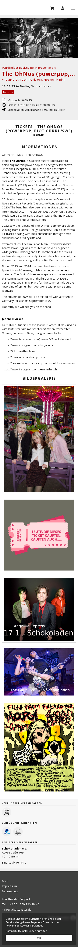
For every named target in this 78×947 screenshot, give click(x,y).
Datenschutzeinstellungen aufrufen (26, 931)
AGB (5, 881)
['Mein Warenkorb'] (52, 8)
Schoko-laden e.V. (14, 848)
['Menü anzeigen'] (73, 7)
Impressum (9, 886)
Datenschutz (10, 891)
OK (39, 938)
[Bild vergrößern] (39, 439)
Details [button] (8, 92)
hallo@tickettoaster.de (16, 909)
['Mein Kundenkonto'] (62, 8)
